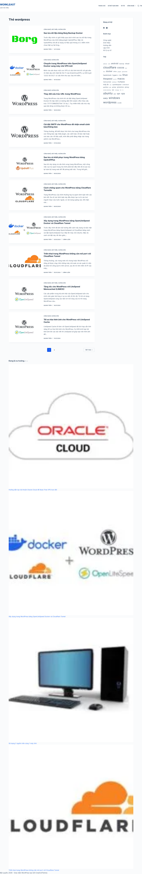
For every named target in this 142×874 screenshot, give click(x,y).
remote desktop (107, 90)
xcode (119, 103)
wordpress (109, 102)
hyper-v (115, 75)
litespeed (107, 78)
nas (110, 84)
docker (109, 71)
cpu (126, 68)
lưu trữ (114, 79)
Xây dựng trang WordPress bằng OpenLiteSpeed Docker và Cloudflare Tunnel (37, 616)
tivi (120, 90)
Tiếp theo (88, 350)
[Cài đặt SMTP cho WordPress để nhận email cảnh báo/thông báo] (25, 132)
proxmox (120, 87)
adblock (105, 63)
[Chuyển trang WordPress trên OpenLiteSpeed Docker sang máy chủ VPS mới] (25, 70)
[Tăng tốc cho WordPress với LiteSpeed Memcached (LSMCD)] (25, 294)
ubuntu (108, 93)
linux (125, 74)
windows (114, 98)
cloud (127, 64)
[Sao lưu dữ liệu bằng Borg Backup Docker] (25, 39)
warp (105, 98)
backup (121, 63)
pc (110, 87)
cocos (120, 67)
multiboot (114, 82)
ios (120, 75)
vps (123, 93)
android (114, 63)
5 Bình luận (66, 239)
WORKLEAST (7, 4)
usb (115, 94)
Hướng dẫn (62, 29)
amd (109, 63)
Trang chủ (101, 5)
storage (117, 90)
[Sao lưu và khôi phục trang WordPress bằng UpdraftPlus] (25, 163)
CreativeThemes (41, 873)
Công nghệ (130, 5)
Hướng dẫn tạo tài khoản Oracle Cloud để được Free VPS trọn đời (33, 490)
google (119, 71)
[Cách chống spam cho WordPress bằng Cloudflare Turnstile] (25, 195)
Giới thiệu (54, 29)
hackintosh (107, 75)
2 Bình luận (66, 272)
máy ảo (106, 84)
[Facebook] (104, 28)
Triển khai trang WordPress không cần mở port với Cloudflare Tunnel (34, 870)
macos (121, 78)
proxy (127, 87)
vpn (118, 93)
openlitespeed (116, 84)
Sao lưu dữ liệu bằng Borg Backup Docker (63, 33)
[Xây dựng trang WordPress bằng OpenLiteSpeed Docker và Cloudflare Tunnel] (25, 228)
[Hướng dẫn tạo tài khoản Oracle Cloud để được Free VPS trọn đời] (71, 426)
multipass (121, 82)
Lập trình (106, 48)
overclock (125, 84)
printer (114, 87)
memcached (107, 82)
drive (115, 71)
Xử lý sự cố (107, 50)
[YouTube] (107, 28)
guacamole (124, 71)
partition (105, 87)
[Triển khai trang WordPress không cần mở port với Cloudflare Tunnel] (25, 261)
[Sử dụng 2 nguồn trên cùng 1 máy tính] (71, 680)
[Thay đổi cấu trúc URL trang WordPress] (25, 100)
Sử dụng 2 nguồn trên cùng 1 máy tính (23, 743)
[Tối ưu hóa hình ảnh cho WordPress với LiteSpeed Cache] (25, 327)
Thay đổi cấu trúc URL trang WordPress (62, 94)
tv (122, 90)
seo (113, 90)
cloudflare (109, 67)
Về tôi (123, 5)
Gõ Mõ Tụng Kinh (113, 5)
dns (104, 71)
